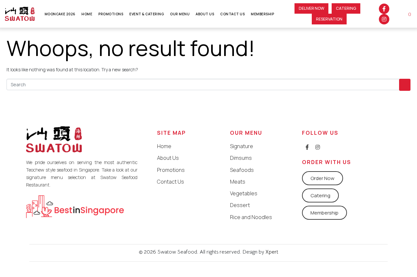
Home (86, 14)
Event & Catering (146, 14)
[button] (311, 8)
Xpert (271, 252)
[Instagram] (384, 19)
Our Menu (180, 14)
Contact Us (232, 14)
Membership (262, 14)
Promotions (110, 14)
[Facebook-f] (384, 9)
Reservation (329, 19)
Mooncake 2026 (60, 14)
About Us (205, 14)
